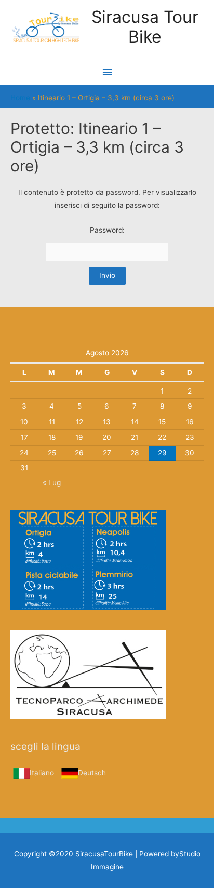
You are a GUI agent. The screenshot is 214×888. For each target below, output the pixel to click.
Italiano (42, 773)
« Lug (52, 482)
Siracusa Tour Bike (144, 27)
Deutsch (92, 773)
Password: (107, 230)
